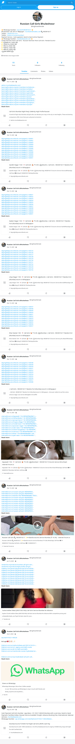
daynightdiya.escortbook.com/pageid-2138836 (17, 204)
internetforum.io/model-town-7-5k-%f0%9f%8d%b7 (18, 424)
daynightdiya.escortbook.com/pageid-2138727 (17, 254)
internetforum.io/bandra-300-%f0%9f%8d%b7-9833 (19, 495)
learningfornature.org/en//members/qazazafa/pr (17, 99)
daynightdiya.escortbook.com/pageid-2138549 (17, 365)
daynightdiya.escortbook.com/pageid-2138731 (17, 262)
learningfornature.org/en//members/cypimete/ (17, 93)
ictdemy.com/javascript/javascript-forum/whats (17, 568)
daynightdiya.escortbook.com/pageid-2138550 (17, 366)
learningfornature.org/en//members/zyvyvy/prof (18, 95)
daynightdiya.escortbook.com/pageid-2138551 (17, 368)
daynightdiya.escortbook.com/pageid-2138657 (17, 326)
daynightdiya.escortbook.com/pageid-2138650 (17, 312)
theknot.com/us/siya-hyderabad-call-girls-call (16, 657)
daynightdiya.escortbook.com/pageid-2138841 (17, 214)
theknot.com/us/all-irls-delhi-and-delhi (14, 649)
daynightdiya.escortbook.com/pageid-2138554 (17, 374)
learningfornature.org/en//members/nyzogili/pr (17, 102)
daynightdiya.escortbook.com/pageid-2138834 (17, 200)
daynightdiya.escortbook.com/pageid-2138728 (17, 256)
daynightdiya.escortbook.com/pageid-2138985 (17, 146)
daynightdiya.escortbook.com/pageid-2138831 (17, 195)
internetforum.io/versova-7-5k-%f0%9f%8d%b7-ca (18, 431)
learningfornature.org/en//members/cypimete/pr (18, 91)
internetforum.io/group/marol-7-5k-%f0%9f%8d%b (18, 420)
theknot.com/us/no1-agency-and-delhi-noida (16, 647)
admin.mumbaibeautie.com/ (11, 85)
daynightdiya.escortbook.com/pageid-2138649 (17, 310)
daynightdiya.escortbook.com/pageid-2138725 (17, 251)
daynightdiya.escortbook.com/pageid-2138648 (17, 309)
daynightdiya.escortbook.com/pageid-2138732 (17, 264)
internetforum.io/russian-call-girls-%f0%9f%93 (17, 492)
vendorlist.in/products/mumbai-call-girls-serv (16, 565)
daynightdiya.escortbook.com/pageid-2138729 (17, 258)
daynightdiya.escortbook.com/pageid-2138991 (17, 158)
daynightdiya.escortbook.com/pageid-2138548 (17, 363)
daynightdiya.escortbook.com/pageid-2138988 (17, 152)
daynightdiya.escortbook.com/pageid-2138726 (17, 252)
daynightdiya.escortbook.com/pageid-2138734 (17, 268)
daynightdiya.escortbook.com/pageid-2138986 (17, 148)
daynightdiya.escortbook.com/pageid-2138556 (17, 378)
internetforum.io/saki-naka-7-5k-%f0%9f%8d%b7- (18, 428)
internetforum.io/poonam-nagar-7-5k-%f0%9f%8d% (18, 426)
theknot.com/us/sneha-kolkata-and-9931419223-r (18, 645)
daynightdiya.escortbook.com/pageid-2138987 (17, 150)
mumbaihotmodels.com (33, 31)
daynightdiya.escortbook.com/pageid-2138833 (17, 198)
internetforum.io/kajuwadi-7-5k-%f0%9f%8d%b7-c (18, 416)
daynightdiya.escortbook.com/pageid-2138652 (17, 316)
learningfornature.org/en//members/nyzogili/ (16, 104)
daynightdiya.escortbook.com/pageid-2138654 (17, 320)
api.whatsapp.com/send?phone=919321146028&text (33, 719)
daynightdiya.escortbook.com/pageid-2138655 (17, 322)
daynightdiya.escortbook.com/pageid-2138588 (17, 382)
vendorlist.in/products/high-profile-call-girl (15, 566)
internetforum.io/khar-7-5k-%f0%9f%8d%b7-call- (17, 433)
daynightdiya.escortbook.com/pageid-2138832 (17, 196)
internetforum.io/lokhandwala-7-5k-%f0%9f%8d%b (18, 418)
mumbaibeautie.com (24, 39)
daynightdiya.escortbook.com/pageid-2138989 (17, 154)
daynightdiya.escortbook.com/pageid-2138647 (17, 307)
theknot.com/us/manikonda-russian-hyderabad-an (18, 651)
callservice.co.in (12, 33)
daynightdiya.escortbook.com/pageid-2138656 (17, 324)
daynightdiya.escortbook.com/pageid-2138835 (17, 202)
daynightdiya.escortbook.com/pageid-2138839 (17, 210)
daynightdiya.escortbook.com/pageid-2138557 (17, 380)
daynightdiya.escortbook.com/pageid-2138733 (17, 266)
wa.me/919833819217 (24, 30)
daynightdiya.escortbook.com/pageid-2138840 (17, 212)
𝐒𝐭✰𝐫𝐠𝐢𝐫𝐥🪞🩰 (18, 647)
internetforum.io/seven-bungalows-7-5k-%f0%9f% (18, 429)
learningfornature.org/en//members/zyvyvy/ (16, 97)
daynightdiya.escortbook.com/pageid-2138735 (17, 270)
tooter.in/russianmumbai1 (15, 35)
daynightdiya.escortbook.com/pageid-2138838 (17, 208)
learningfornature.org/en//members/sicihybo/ (17, 89)
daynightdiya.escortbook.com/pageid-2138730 (17, 260)
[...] (72, 2)
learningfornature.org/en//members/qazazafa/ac (17, 100)
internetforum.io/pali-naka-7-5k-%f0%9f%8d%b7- (18, 435)
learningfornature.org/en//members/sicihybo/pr (17, 87)
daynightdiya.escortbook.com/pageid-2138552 (17, 370)
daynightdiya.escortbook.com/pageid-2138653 (17, 318)
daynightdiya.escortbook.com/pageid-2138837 (17, 206)
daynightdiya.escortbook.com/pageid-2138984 (17, 144)
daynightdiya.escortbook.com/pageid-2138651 (17, 314)
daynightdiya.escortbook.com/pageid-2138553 (17, 372)
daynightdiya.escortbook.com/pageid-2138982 (17, 140)
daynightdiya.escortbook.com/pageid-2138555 (17, 376)
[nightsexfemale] (3, 80)
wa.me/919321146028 (9, 638)
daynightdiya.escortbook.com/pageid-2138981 (17, 139)
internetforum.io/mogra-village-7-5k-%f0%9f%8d (18, 422)
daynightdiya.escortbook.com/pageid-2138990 (17, 156)
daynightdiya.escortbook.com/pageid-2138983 (17, 142)
